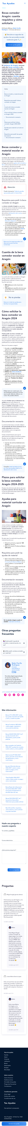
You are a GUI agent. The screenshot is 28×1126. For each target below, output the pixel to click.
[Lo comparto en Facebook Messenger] (14, 696)
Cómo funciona (8, 1078)
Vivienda (6, 1059)
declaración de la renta (15, 213)
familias (16, 76)
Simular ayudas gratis (14, 45)
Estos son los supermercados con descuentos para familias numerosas (13, 243)
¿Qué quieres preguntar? (9, 850)
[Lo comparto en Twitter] (18, 696)
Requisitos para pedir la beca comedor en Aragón (12, 101)
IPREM (22, 228)
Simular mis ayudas (14, 1124)
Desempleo (7, 1065)
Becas (5, 1063)
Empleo (6, 1067)
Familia (6, 1055)
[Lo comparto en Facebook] (5, 696)
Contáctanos (7, 1086)
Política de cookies (9, 1096)
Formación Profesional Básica (13, 562)
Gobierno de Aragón (11, 65)
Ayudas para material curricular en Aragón (13, 128)
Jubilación (7, 1061)
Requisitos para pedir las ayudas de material (13, 135)
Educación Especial (10, 221)
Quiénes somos (8, 1080)
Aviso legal (7, 1094)
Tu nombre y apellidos (8, 830)
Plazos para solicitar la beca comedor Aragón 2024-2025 (12, 123)
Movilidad (7, 1070)
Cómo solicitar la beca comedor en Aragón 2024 (13, 113)
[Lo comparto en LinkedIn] (9, 696)
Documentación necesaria (13, 117)
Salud (5, 1057)
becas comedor (14, 67)
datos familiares (16, 372)
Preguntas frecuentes (10, 1084)
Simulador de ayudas (10, 1082)
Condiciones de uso (9, 1098)
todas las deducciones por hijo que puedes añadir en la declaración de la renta (13, 468)
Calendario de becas (14, 621)
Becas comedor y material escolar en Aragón (13, 95)
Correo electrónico (7, 840)
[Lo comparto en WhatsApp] (22, 696)
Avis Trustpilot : (8, 1117)
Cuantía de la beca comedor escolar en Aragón (12, 108)
